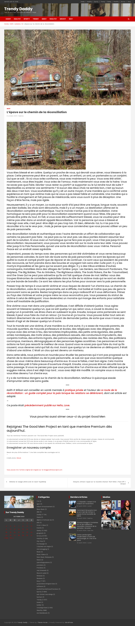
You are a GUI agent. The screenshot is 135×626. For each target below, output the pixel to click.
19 (10, 532)
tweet (39, 602)
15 (23, 529)
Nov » (12, 538)
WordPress (69, 622)
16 (27, 529)
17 (31, 529)
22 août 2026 (81, 506)
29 (23, 535)
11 (6, 529)
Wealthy (116, 1)
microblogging (42, 549)
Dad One (90, 530)
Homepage (41, 544)
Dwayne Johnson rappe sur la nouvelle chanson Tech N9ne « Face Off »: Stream (99, 483)
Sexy (129, 1)
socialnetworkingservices (46, 584)
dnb (38, 522)
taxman (39, 597)
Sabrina (20, 116)
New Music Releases (44, 557)
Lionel (89, 506)
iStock (19, 458)
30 (27, 535)
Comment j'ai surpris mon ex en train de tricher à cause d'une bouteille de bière (87, 513)
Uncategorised (42, 608)
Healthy (89, 1)
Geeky (109, 1)
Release (39, 576)
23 (27, 532)
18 (6, 532)
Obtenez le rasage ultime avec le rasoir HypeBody (27, 482)
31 (31, 535)
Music (39, 552)
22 (23, 532)
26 (10, 535)
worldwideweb (42, 613)
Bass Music (41, 509)
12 (10, 529)
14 (19, 529)
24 (31, 532)
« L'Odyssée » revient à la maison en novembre (86, 503)
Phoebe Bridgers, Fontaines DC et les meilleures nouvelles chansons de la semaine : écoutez (87, 525)
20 (15, 532)
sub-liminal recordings (45, 594)
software (40, 586)
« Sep (6, 538)
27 (15, 535)
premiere (40, 565)
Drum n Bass (41, 525)
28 (19, 535)
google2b (40, 533)
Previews (40, 568)
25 (6, 535)
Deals (39, 517)
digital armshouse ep (44, 520)
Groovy (123, 1)
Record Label (41, 573)
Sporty (96, 1)
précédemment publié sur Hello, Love (47, 405)
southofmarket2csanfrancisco (47, 589)
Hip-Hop (40, 541)
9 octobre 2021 (12, 116)
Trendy (103, 1)
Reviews (40, 578)
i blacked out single (44, 546)
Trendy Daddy (18, 9)
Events (39, 528)
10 (31, 526)
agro (38, 504)
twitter (39, 605)
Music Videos (41, 554)
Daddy (83, 1)
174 (38, 501)
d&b (38, 512)
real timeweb (41, 570)
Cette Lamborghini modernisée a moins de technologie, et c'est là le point (86, 538)
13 (14, 529)
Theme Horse (42, 622)
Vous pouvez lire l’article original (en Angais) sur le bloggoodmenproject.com (34, 470)
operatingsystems (43, 562)
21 (19, 532)
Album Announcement (44, 506)
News (39, 560)
